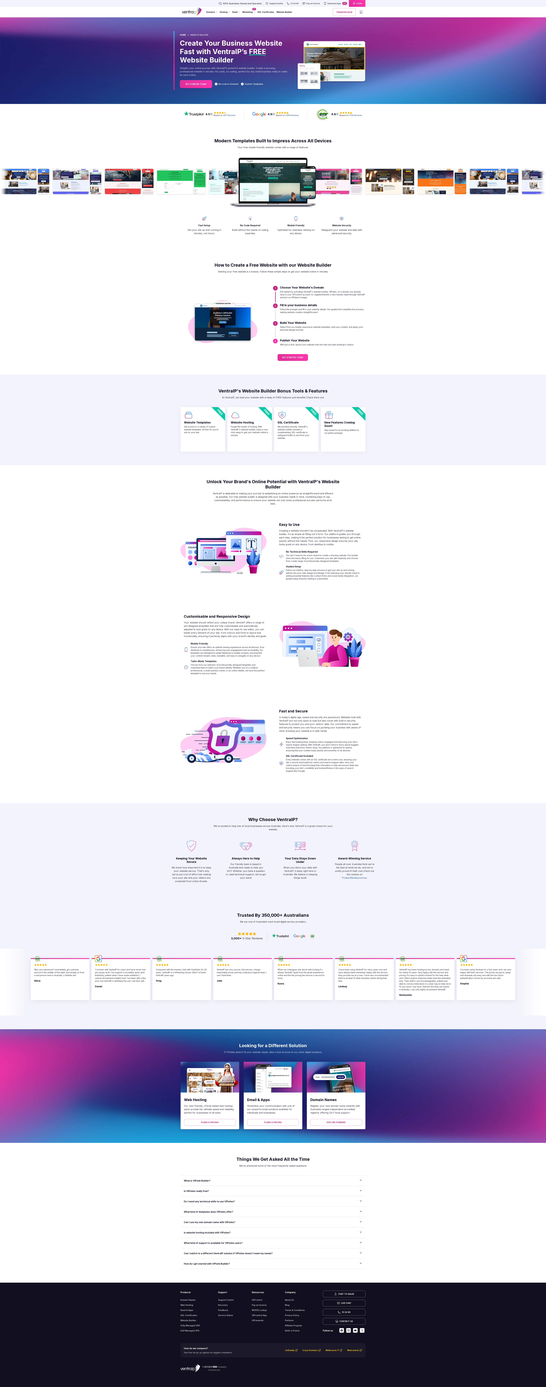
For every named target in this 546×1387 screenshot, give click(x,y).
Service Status (225, 1315)
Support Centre (226, 1300)
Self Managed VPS (189, 1330)
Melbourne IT (332, 1350)
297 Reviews (229, 115)
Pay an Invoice (259, 1305)
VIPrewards (257, 1320)
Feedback (223, 1310)
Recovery (223, 1305)
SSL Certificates (188, 1315)
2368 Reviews (292, 115)
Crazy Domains (310, 1350)
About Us (289, 1300)
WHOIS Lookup (259, 1310)
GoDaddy (289, 1350)
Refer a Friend (292, 1330)
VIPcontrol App (259, 1315)
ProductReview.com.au (354, 877)
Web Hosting (186, 1305)
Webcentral (353, 1350)
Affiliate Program (293, 1325)
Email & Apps (186, 1310)
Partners (289, 1320)
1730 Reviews (355, 115)
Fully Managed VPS (190, 1325)
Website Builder (188, 1320)
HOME (183, 35)
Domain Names (188, 1300)
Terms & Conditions (295, 1310)
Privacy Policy (292, 1315)
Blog (287, 1305)
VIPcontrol (257, 1300)
